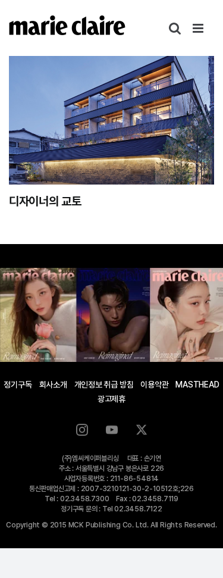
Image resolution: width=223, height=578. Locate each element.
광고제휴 (111, 399)
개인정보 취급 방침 (104, 384)
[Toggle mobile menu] (199, 28)
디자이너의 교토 (45, 201)
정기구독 (18, 384)
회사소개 (53, 384)
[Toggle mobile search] (175, 28)
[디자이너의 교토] (111, 120)
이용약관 (154, 384)
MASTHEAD (197, 384)
